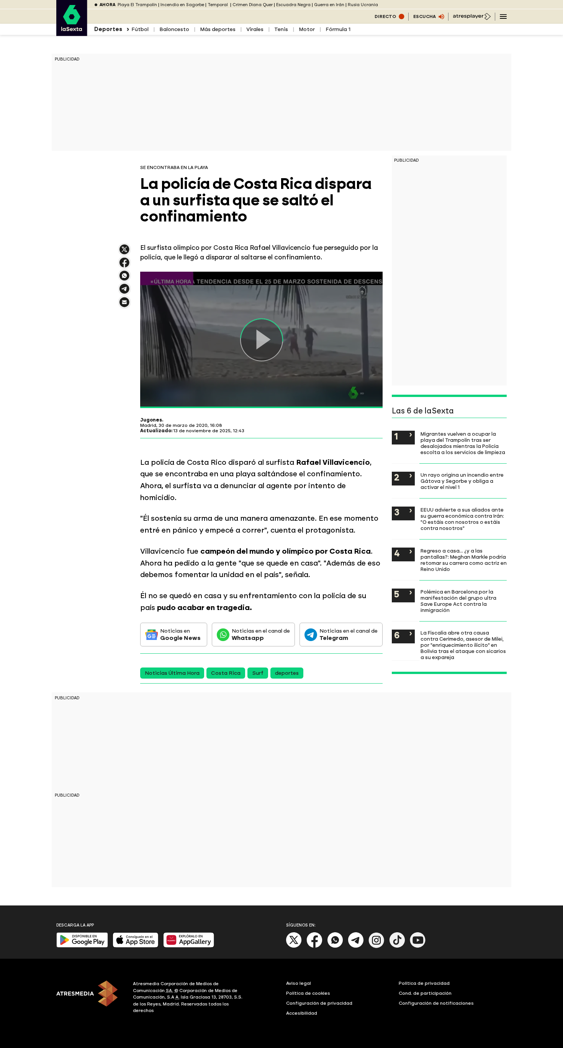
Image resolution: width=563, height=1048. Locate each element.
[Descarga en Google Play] (82, 946)
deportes (287, 673)
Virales (254, 29)
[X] (124, 252)
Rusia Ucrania (363, 4)
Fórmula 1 (338, 29)
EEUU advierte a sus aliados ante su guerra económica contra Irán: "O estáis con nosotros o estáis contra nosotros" (462, 519)
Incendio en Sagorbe (182, 4)
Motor (307, 29)
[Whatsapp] (335, 946)
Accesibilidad (301, 1013)
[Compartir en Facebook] (124, 265)
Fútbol (140, 29)
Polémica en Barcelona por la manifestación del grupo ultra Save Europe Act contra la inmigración (458, 601)
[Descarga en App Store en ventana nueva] (136, 946)
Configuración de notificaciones (436, 1003)
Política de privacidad (424, 983)
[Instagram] (376, 946)
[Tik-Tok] (397, 946)
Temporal (218, 4)
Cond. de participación (425, 993)
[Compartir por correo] (124, 305)
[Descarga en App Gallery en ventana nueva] (188, 946)
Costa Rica (226, 673)
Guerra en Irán (329, 4)
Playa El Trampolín (137, 4)
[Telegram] (356, 946)
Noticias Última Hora (172, 673)
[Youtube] (418, 946)
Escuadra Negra (293, 4)
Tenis (281, 29)
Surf (257, 673)
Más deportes (218, 29)
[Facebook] (314, 946)
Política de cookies (308, 993)
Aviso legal (298, 983)
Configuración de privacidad (319, 1003)
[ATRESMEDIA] (90, 998)
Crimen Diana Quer (252, 4)
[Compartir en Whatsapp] (124, 279)
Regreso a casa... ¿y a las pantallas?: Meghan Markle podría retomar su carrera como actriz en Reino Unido (464, 560)
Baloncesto (174, 29)
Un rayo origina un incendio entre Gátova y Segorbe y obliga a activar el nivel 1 (462, 481)
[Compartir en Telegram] (124, 292)
